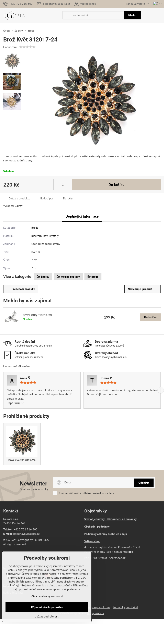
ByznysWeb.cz (95, 613)
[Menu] (159, 15)
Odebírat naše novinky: (34, 489)
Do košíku (116, 184)
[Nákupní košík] (149, 15)
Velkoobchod (92, 541)
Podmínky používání (125, 607)
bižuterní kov (39, 236)
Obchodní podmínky (97, 526)
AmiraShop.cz (117, 558)
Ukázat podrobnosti (47, 616)
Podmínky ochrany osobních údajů (105, 534)
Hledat (132, 15)
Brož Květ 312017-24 (21, 460)
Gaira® (19, 206)
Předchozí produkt (23, 289)
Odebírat (143, 482)
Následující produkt (140, 289)
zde (131, 552)
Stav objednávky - (95, 519)
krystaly (54, 236)
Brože (34, 227)
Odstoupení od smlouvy (122, 519)
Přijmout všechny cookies (47, 607)
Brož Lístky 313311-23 (37, 315)
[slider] (27, 47)
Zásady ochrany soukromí (94, 607)
